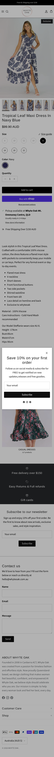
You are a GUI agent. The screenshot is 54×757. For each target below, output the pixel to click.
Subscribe (27, 395)
